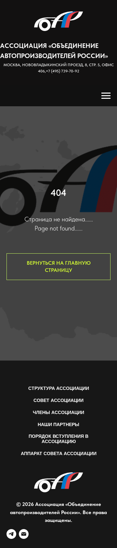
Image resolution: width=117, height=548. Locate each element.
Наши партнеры (58, 424)
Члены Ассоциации (58, 412)
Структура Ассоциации (58, 388)
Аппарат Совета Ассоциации (59, 453)
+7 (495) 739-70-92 (62, 71)
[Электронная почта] (24, 534)
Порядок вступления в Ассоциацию (58, 439)
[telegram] (11, 534)
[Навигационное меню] (105, 96)
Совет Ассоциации (58, 400)
